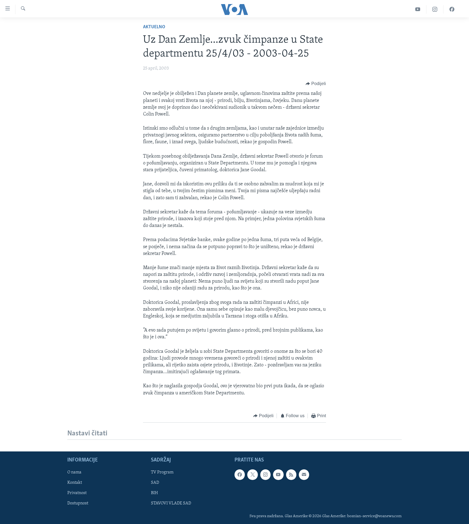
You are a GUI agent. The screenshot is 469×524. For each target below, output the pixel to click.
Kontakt (74, 483)
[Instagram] (434, 9)
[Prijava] (304, 474)
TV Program (162, 472)
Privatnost (77, 493)
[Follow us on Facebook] (239, 474)
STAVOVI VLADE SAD (171, 503)
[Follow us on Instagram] (265, 474)
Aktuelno (154, 27)
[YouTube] (417, 9)
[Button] (316, 83)
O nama (74, 472)
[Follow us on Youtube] (278, 474)
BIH (154, 493)
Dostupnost (77, 503)
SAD (155, 483)
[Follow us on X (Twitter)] (252, 474)
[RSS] (291, 474)
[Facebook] (451, 9)
